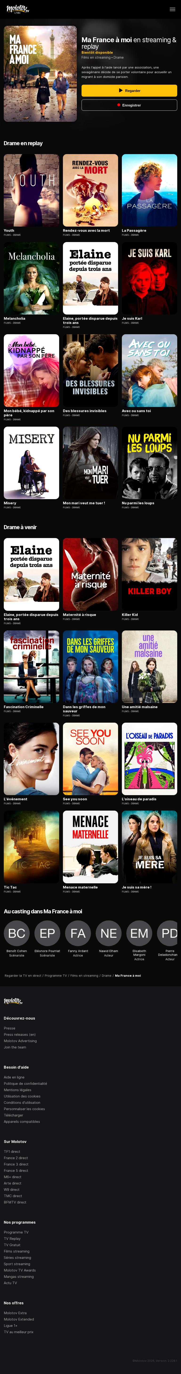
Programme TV (16, 1232)
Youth (9, 230)
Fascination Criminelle (24, 707)
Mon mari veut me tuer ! (84, 503)
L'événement (15, 799)
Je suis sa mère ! (137, 887)
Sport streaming (17, 1264)
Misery (10, 503)
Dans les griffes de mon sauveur (84, 709)
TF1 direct (12, 1151)
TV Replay (12, 1238)
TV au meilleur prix (18, 1332)
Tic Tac (10, 887)
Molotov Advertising (20, 1041)
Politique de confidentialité (25, 1083)
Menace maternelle (80, 887)
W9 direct (12, 1189)
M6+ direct (12, 1177)
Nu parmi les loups (138, 503)
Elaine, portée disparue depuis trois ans (90, 320)
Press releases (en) (20, 1034)
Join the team (15, 1047)
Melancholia (14, 318)
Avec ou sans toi (136, 411)
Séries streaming (17, 1257)
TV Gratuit (12, 1245)
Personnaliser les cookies (24, 1109)
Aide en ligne (14, 1077)
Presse (9, 1028)
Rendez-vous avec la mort (86, 230)
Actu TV (10, 1283)
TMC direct (13, 1196)
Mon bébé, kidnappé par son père (29, 413)
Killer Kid (130, 615)
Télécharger (13, 1115)
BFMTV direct (15, 1202)
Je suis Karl (132, 318)
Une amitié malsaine (140, 707)
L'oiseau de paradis (139, 799)
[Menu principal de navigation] (172, 9)
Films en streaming (96, 57)
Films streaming (16, 1251)
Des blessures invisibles (85, 411)
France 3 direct (16, 1164)
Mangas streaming (19, 1276)
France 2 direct (16, 1158)
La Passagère (134, 230)
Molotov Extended (19, 1319)
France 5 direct (16, 1170)
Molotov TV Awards (20, 1270)
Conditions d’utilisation (22, 1102)
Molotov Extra (15, 1313)
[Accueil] (17, 9)
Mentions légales (17, 1090)
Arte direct (12, 1183)
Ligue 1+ (10, 1325)
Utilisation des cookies (22, 1096)
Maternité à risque (79, 615)
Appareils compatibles (22, 1121)
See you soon (75, 799)
